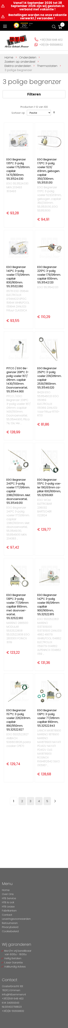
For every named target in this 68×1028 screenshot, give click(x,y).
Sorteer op (18, 113)
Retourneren (10, 923)
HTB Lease (8, 906)
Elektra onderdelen (18, 66)
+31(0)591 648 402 (51, 40)
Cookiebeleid (10, 931)
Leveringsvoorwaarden (16, 919)
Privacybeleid (10, 927)
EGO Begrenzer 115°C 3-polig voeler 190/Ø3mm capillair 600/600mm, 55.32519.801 (49, 487)
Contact (7, 915)
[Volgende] (55, 801)
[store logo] (16, 40)
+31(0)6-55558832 (51, 45)
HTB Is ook (8, 902)
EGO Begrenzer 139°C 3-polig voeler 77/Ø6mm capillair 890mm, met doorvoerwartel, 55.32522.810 (17, 606)
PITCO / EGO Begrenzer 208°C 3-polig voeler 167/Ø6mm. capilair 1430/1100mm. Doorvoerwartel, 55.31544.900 (17, 379)
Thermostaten (47, 66)
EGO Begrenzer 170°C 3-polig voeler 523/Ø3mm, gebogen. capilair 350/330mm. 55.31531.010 (48, 171)
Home (9, 57)
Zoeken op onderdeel (20, 61)
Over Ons (8, 894)
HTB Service (9, 898)
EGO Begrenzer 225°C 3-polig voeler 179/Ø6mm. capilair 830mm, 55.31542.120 (49, 274)
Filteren (34, 94)
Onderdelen (28, 57)
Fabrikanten (9, 910)
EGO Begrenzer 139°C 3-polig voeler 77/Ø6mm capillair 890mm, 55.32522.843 (48, 718)
